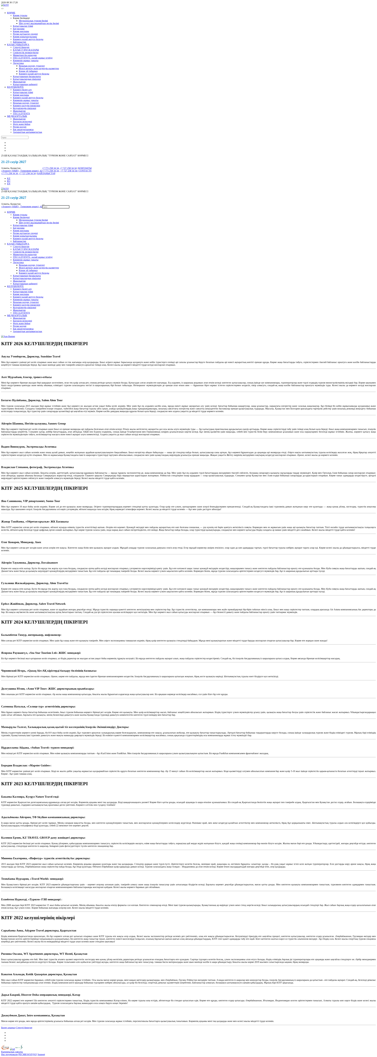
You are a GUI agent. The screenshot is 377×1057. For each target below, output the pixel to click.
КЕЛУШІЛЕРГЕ (15, 87)
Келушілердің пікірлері (24, 108)
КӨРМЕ (11, 12)
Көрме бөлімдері (21, 217)
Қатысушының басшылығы (27, 76)
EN (8, 183)
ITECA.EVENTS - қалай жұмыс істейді (32, 58)
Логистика (18, 63)
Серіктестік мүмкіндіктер (25, 52)
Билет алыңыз (8, 1027)
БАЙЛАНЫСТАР (46, 173)
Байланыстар (19, 42)
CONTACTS (85, 170)
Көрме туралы (20, 15)
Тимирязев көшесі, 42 (31, 170)
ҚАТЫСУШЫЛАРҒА (18, 44)
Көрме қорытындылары (25, 36)
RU (8, 181)
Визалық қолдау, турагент (32, 66)
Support (41, 1054)
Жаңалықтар (19, 81)
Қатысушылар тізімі (23, 26)
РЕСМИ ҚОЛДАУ (27, 1054)
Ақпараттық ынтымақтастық (27, 132)
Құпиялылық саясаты (12, 1052)
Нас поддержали (9, 1054)
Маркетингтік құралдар (25, 55)
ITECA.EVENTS (21, 113)
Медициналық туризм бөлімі (33, 20)
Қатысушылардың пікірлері (27, 79)
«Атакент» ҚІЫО (10, 170)
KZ (8, 178)
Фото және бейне (21, 124)
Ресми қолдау (20, 127)
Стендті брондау (21, 47)
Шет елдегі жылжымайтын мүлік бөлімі (39, 23)
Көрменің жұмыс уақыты (25, 60)
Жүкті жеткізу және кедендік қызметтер (39, 68)
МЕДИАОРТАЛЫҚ (17, 116)
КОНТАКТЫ (85, 168)
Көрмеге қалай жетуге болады (28, 39)
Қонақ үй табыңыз (28, 71)
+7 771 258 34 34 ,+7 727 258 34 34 (18, 173)
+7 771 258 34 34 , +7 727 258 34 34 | (60, 170)
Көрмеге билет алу (22, 89)
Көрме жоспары (21, 31)
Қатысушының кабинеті (25, 84)
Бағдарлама (18, 28)
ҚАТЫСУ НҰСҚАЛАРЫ (26, 50)
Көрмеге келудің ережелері (26, 105)
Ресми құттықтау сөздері (25, 34)
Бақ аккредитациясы (23, 129)
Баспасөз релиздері (22, 121)
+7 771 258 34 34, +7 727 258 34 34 (59, 168)
